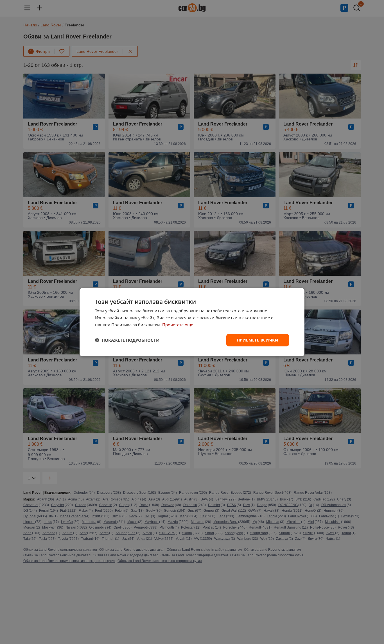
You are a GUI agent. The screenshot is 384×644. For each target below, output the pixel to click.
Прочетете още (177, 324)
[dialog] (192, 322)
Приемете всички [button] (257, 339)
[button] (127, 340)
